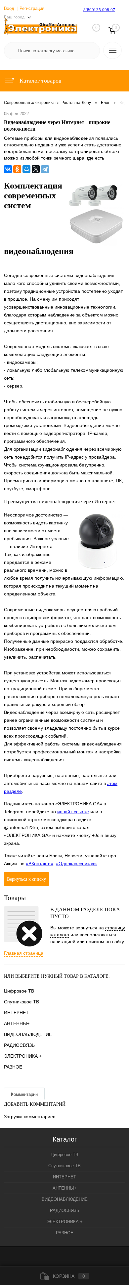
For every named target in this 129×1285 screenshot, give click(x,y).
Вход (9, 8)
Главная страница (23, 953)
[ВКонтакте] (8, 169)
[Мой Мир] (26, 169)
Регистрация (32, 8)
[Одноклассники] (17, 169)
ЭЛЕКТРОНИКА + (23, 1056)
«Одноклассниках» (76, 863)
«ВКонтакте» (39, 863)
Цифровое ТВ (19, 991)
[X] (36, 169)
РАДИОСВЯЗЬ (19, 1045)
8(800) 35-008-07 (99, 9)
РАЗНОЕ (13, 1067)
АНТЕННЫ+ (16, 1023)
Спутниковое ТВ (21, 1001)
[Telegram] (45, 169)
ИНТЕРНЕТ (16, 1012)
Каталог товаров (40, 80)
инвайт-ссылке (73, 811)
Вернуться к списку (26, 879)
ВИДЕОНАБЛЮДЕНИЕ (28, 1034)
